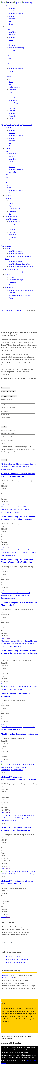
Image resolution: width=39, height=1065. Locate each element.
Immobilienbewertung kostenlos (16, 962)
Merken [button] (8, 504)
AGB (10, 1043)
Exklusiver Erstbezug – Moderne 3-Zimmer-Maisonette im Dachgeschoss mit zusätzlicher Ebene (19, 653)
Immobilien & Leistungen (14, 310)
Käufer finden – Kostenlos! (15, 957)
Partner (9, 1039)
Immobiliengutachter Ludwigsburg (17, 959)
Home (3, 310)
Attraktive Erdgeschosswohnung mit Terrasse (19, 734)
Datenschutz (17, 1043)
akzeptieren (30, 1060)
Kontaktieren (6, 975)
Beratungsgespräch (8, 978)
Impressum (4, 1043)
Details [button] (3, 504)
